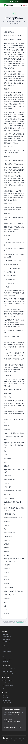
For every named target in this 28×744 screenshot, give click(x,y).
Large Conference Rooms (8, 688)
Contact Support (6, 641)
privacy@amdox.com (19, 622)
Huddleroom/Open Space (8, 680)
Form (19, 714)
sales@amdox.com (15, 712)
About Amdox (5, 634)
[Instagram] (15, 2)
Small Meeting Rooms (7, 683)
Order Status (5, 695)
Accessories (5, 661)
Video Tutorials (5, 697)
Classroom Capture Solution (8, 668)
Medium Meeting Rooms (8, 685)
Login (21, 5)
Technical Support (6, 702)
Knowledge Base (6, 700)
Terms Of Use (22, 738)
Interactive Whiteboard (7, 649)
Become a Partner (6, 636)
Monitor (3, 656)
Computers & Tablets (7, 659)
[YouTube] (12, 2)
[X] (17, 2)
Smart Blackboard (6, 654)
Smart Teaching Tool (7, 671)
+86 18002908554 (13, 721)
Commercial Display (6, 651)
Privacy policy (13, 738)
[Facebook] (10, 2)
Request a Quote (6, 639)
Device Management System (9, 673)
